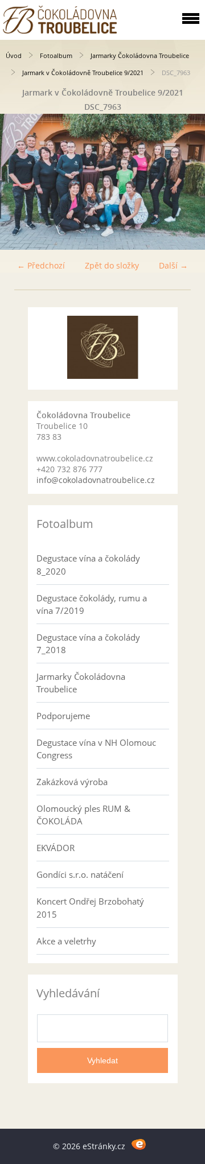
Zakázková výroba (72, 781)
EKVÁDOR (55, 847)
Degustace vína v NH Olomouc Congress (96, 749)
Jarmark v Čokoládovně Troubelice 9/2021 (83, 72)
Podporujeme (63, 715)
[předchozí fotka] (18, 182)
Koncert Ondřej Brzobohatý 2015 (90, 907)
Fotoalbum (56, 55)
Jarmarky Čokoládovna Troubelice (140, 55)
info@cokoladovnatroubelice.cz (95, 479)
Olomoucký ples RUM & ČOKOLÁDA (83, 815)
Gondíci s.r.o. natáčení (80, 874)
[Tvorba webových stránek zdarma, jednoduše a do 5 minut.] (138, 1144)
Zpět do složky (112, 265)
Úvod (14, 55)
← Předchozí (41, 265)
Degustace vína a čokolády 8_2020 (88, 564)
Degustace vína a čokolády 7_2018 (88, 643)
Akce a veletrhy (66, 941)
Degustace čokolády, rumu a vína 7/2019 (91, 604)
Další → (173, 265)
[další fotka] (186, 182)
